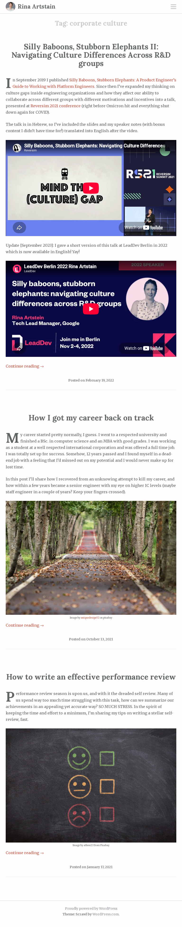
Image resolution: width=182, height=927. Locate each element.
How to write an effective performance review (91, 677)
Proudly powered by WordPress (91, 908)
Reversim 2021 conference (56, 105)
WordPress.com (105, 914)
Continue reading (25, 366)
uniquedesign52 (90, 617)
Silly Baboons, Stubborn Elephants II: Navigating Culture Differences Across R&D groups (91, 55)
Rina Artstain (36, 6)
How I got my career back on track (91, 418)
